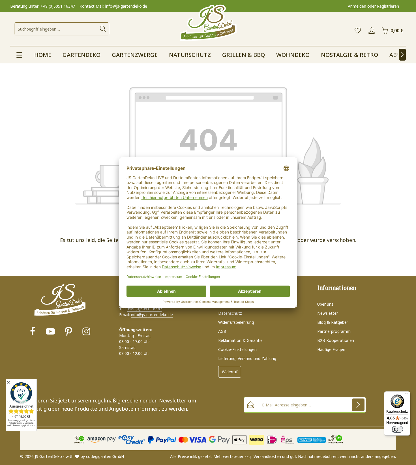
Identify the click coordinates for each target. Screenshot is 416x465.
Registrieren (388, 6)
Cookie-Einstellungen (237, 349)
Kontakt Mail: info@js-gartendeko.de (113, 6)
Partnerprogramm (334, 331)
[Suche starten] (103, 29)
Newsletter (327, 313)
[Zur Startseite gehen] (208, 23)
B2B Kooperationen (335, 340)
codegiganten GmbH (105, 456)
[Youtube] (50, 332)
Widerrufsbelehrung (236, 322)
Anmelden (357, 6)
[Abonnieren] (358, 404)
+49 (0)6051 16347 (57, 6)
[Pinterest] (68, 332)
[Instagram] (86, 332)
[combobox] (55, 29)
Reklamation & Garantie (240, 340)
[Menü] (407, 394)
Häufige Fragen (331, 349)
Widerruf (229, 371)
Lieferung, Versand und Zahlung (247, 358)
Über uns (325, 304)
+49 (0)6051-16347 (144, 308)
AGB (222, 331)
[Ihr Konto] (371, 30)
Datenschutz (230, 313)
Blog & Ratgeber (332, 322)
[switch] (397, 429)
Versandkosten (267, 456)
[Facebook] (32, 332)
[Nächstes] (402, 55)
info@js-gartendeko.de (152, 314)
